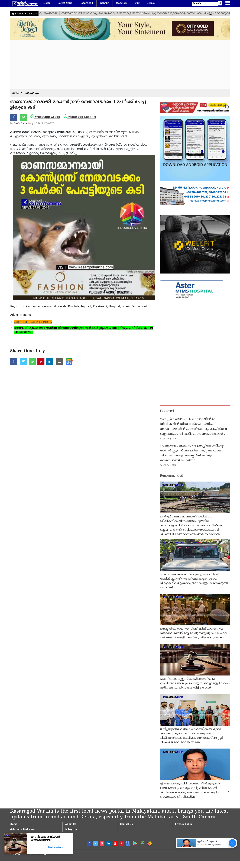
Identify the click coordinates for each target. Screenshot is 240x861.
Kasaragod (86, 3)
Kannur (104, 3)
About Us (70, 824)
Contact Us (126, 824)
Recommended (171, 476)
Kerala (151, 3)
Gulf (137, 3)
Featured (167, 411)
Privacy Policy (183, 824)
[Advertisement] (115, 64)
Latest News (65, 3)
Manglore (122, 3)
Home (46, 3)
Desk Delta (20, 123)
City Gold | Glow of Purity (33, 322)
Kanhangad (32, 93)
